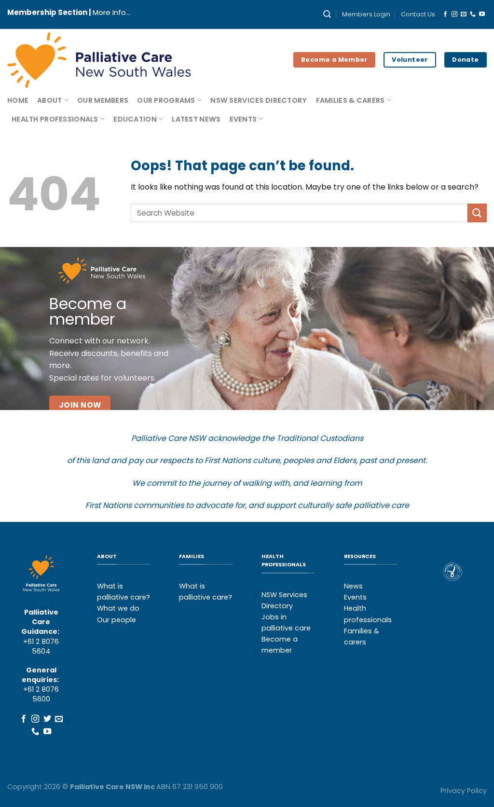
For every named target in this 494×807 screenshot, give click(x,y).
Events (243, 119)
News (353, 586)
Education (135, 119)
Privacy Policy (463, 790)
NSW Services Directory (258, 100)
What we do (118, 608)
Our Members (102, 100)
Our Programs (166, 100)
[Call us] (473, 14)
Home (17, 100)
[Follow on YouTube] (482, 14)
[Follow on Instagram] (454, 14)
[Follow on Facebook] (445, 14)
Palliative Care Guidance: (40, 621)
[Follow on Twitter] (47, 719)
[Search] (327, 14)
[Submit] (477, 213)
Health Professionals (55, 119)
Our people (116, 620)
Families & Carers (350, 100)
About (49, 100)
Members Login (366, 14)
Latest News (196, 119)
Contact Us (418, 14)
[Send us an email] (464, 14)
